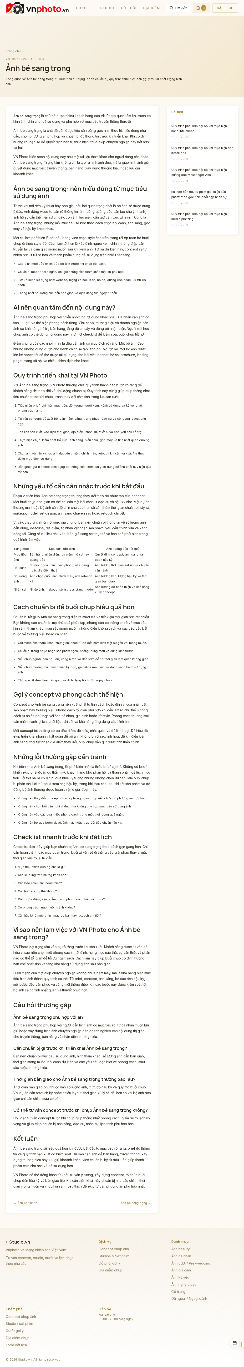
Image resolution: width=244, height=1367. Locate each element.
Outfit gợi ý (15, 1330)
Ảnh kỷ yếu (180, 1277)
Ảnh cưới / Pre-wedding (190, 1263)
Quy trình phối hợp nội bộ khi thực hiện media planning (199, 216)
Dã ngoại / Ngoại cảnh (189, 1298)
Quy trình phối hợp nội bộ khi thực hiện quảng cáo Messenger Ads (199, 172)
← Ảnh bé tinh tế (25, 1203)
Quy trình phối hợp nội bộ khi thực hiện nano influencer (199, 128)
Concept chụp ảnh (114, 1249)
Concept (85, 8)
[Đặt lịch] (235, 1343)
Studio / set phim (19, 1323)
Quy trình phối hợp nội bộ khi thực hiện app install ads (202, 150)
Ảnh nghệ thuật (183, 1284)
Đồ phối (129, 8)
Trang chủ (13, 51)
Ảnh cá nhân (181, 1256)
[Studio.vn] (37, 8)
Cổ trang (178, 1291)
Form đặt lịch (16, 1345)
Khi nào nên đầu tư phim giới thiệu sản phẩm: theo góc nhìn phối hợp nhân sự (199, 194)
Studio (107, 8)
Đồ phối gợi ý (109, 1263)
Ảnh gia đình (181, 1270)
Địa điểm (151, 8)
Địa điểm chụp (110, 1270)
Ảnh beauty (180, 1249)
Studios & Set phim (114, 1256)
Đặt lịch (225, 8)
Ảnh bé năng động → (136, 1203)
